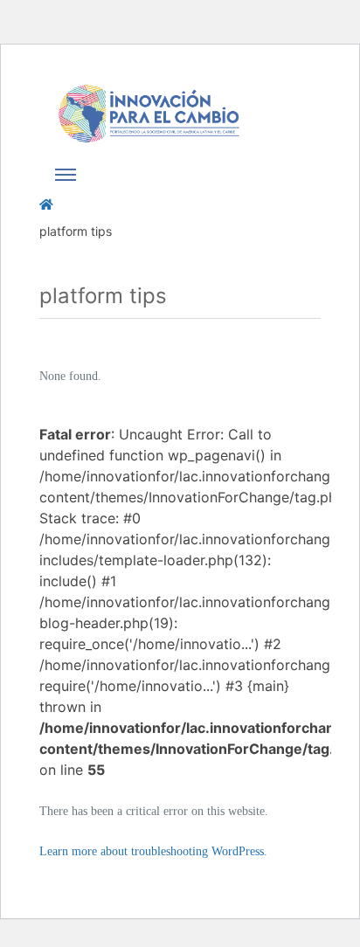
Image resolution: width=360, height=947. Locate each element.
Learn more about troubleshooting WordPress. (153, 851)
